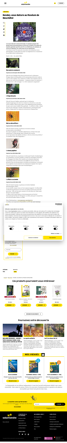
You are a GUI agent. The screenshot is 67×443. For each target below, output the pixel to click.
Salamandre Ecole (22, 423)
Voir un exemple (13, 245)
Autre (15, 271)
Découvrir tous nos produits (32, 314)
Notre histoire (37, 419)
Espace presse (53, 419)
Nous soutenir (37, 426)
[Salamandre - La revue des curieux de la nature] (25, 3)
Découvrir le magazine (33, 381)
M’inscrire (12, 254)
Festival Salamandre (22, 425)
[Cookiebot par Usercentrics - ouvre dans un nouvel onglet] (56, 204)
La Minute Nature (21, 427)
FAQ (35, 429)
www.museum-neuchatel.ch (25, 200)
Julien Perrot (36, 421)
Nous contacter (6, 422)
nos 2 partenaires (13, 211)
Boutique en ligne (22, 418)
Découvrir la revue (13, 381)
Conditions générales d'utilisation (56, 424)
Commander (9, 305)
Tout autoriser (52, 237)
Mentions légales (53, 429)
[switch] (26, 229)
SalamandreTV (21, 420)
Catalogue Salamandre (54, 421)
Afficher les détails (55, 233)
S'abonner (61, 3)
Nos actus (6, 11)
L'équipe (35, 424)
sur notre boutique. (36, 202)
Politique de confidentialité (55, 426)
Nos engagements (38, 417)
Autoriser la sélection (33, 237)
